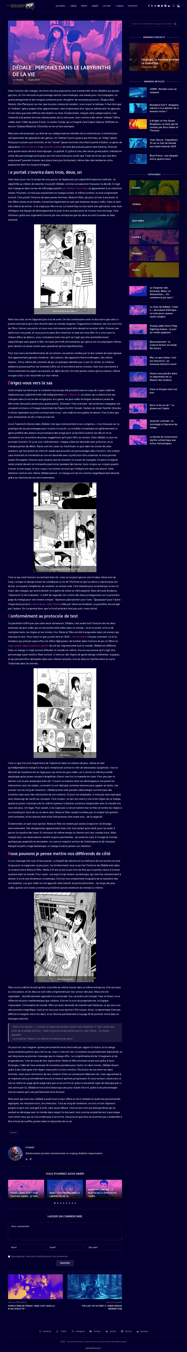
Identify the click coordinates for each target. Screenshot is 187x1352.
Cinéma (73, 5)
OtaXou (19, 79)
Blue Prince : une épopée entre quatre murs (164, 157)
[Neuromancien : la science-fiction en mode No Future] (138, 345)
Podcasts (132, 5)
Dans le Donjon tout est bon (163, 391)
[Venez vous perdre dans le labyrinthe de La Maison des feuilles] (138, 377)
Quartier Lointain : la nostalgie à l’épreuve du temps (102, 1192)
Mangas (13, 1133)
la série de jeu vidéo (45, 604)
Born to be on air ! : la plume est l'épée (162, 407)
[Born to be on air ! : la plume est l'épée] (138, 408)
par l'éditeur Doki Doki (75, 188)
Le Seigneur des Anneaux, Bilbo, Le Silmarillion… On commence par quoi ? (162, 292)
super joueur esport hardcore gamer (28, 645)
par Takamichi (72, 394)
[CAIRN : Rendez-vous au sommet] (138, 92)
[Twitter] (152, 6)
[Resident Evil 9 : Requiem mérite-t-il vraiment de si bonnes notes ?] (138, 108)
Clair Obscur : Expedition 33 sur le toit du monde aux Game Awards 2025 (164, 143)
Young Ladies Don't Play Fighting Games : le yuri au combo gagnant (163, 329)
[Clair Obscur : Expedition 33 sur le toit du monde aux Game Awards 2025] (138, 143)
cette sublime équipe (118, 1341)
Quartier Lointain (53, 146)
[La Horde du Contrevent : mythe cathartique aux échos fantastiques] (138, 440)
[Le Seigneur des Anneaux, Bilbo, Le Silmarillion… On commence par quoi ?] (138, 291)
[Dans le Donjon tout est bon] (138, 393)
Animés (94, 5)
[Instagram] (155, 6)
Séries (84, 5)
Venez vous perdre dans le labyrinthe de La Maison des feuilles (163, 376)
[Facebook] (148, 6)
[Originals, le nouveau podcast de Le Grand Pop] (154, 57)
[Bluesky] (169, 6)
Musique (119, 5)
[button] (11, 1191)
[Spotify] (162, 6)
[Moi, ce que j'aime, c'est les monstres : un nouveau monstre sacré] (138, 361)
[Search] (173, 6)
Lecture (107, 5)
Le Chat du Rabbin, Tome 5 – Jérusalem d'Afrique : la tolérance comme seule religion (164, 311)
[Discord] (165, 6)
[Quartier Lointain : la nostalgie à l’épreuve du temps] (138, 424)
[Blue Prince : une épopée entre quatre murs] (138, 159)
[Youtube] (159, 6)
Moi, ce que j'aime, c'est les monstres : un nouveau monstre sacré (163, 361)
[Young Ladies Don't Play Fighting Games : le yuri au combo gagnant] (138, 329)
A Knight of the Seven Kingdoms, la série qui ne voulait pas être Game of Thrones (164, 125)
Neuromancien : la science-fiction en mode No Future (163, 345)
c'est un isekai (79, 636)
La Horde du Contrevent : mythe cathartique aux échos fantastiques (164, 440)
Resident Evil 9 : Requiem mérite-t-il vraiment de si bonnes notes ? (164, 108)
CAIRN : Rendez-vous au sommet (163, 91)
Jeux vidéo (60, 5)
